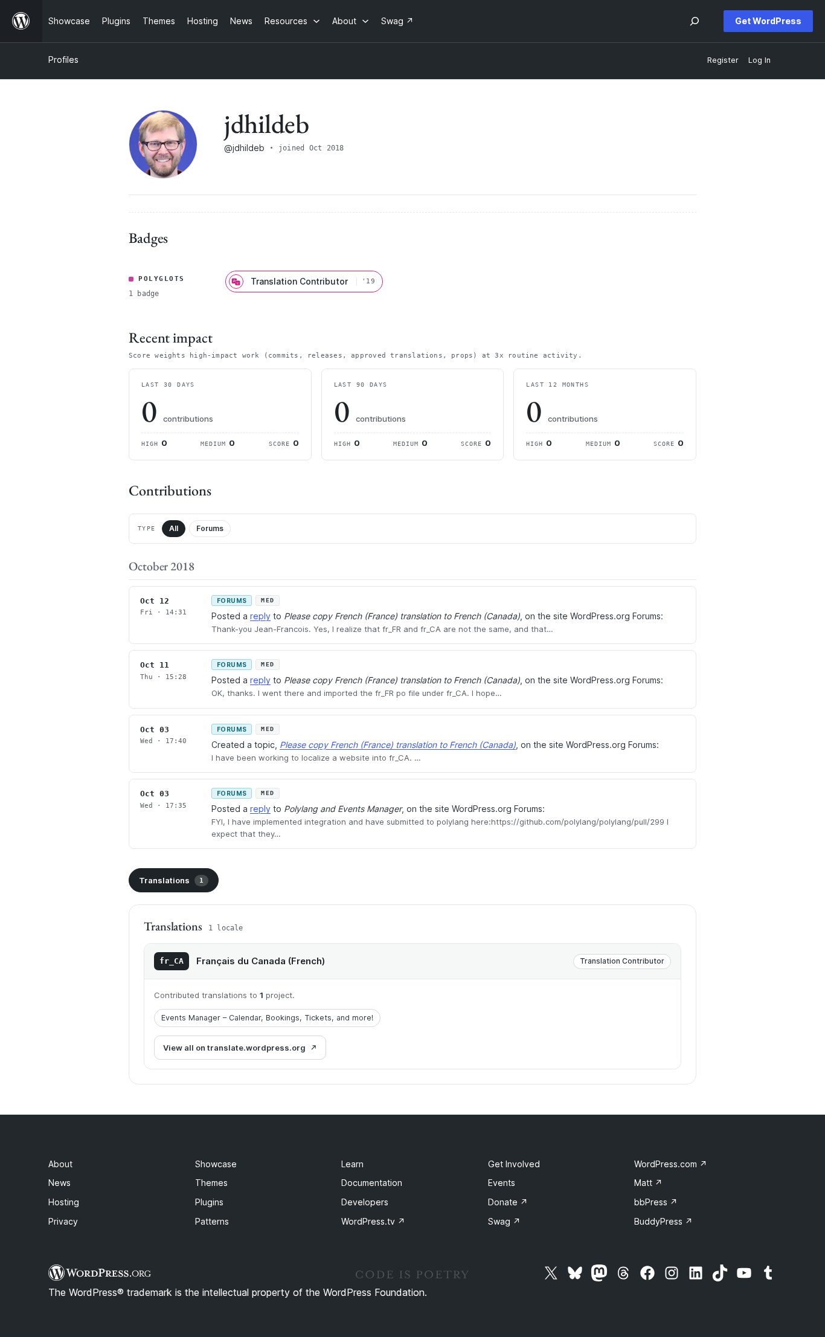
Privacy (63, 1221)
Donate (508, 1202)
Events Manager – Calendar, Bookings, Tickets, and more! (267, 1017)
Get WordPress (768, 21)
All (173, 528)
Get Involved (514, 1164)
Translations (171, 880)
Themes (211, 1183)
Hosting (63, 1202)
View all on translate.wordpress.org (234, 1047)
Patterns (212, 1221)
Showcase (216, 1164)
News (59, 1183)
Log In (759, 60)
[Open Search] (694, 21)
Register (723, 60)
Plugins (209, 1202)
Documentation (371, 1183)
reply (260, 616)
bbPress (656, 1202)
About (60, 1164)
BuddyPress (663, 1221)
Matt (648, 1183)
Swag (504, 1221)
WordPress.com (670, 1164)
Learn (352, 1164)
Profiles (63, 59)
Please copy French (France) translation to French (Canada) (398, 744)
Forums (209, 528)
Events (501, 1183)
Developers (364, 1202)
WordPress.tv (373, 1221)
